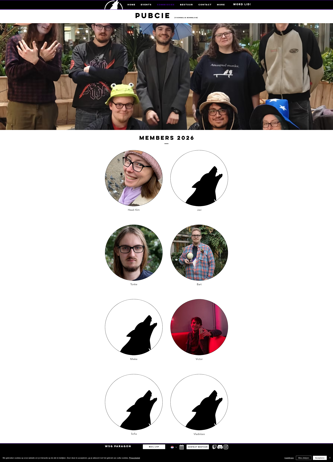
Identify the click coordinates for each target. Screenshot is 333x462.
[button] (221, 4)
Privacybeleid (134, 458)
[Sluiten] (329, 458)
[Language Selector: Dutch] (174, 447)
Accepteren (320, 458)
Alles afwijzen (303, 458)
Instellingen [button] (289, 458)
